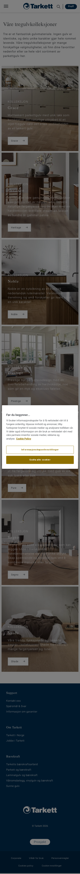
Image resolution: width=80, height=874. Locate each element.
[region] (40, 437)
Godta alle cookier (39, 459)
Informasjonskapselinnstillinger (40, 449)
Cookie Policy (23, 438)
